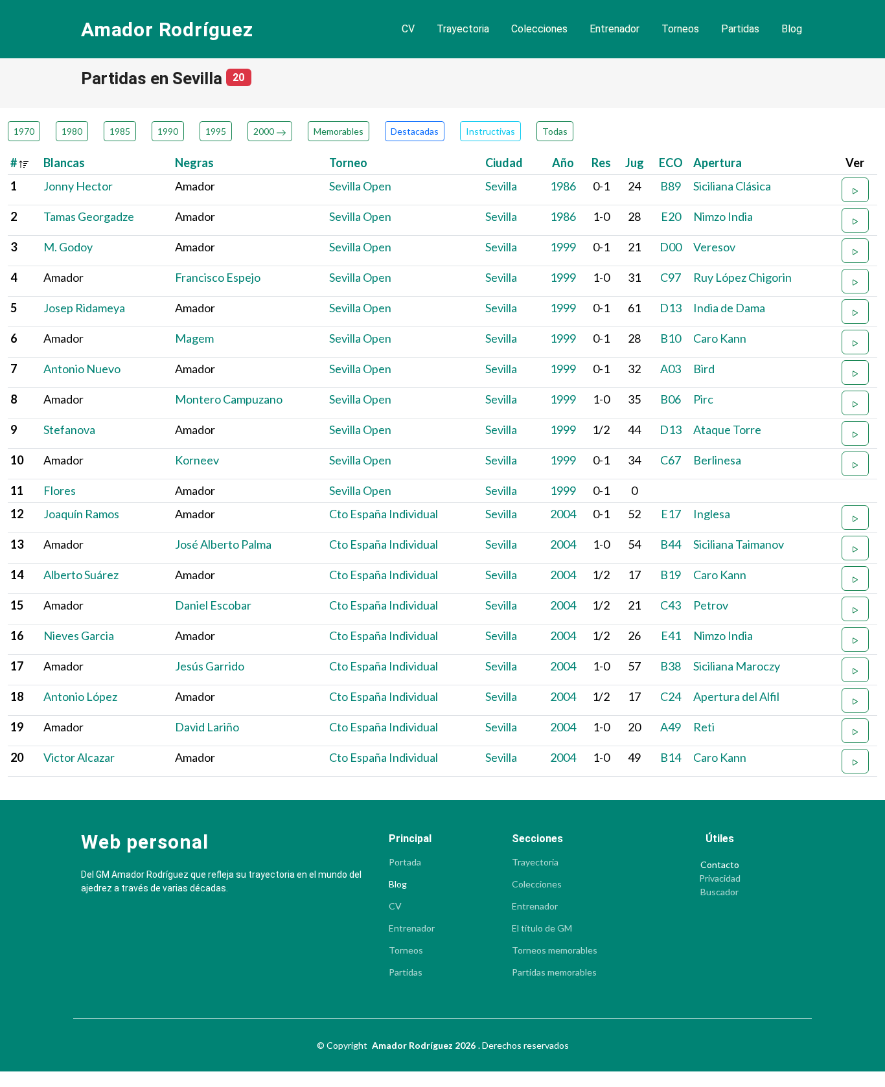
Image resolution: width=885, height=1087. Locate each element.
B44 (670, 544)
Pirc (703, 399)
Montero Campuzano (228, 399)
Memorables (338, 131)
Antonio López (80, 696)
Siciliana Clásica (732, 186)
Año (563, 162)
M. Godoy (68, 247)
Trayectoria (463, 29)
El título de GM (542, 928)
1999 (563, 247)
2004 (563, 514)
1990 (167, 131)
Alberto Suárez (81, 574)
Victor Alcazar (79, 757)
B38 (670, 666)
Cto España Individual (383, 514)
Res (601, 162)
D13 (671, 308)
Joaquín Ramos (81, 514)
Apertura (717, 162)
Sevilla (501, 186)
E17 (671, 514)
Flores (59, 490)
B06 (670, 399)
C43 (670, 605)
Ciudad (504, 162)
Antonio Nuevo (82, 368)
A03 (670, 368)
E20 (671, 216)
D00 (671, 247)
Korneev (197, 460)
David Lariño (207, 727)
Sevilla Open (360, 186)
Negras (194, 162)
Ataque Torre (727, 429)
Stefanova (69, 429)
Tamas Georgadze (88, 216)
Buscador (719, 892)
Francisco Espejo (217, 277)
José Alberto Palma (223, 544)
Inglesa (711, 514)
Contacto (719, 864)
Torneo (348, 162)
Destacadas (415, 131)
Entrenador (614, 29)
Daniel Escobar (213, 605)
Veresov (714, 247)
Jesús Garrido (209, 666)
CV (408, 29)
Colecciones (539, 29)
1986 (563, 186)
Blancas (64, 162)
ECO (671, 162)
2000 (264, 131)
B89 (670, 186)
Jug (634, 162)
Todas (555, 131)
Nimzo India (723, 216)
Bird (704, 368)
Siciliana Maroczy (736, 666)
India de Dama (729, 308)
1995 (215, 131)
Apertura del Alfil (736, 696)
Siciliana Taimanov (738, 544)
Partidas (740, 29)
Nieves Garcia (78, 635)
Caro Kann (719, 338)
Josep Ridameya (84, 308)
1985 (119, 131)
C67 (670, 460)
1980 (72, 131)
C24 (670, 696)
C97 (670, 277)
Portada (405, 862)
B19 (670, 574)
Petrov (710, 605)
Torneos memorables (554, 950)
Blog (791, 29)
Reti (704, 727)
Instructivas (490, 131)
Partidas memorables (554, 972)
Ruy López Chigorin (742, 277)
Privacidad (720, 878)
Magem (194, 338)
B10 (670, 338)
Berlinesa (717, 460)
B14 (670, 757)
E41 (671, 635)
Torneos (680, 29)
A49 (670, 727)
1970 (24, 131)
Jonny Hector (78, 186)
